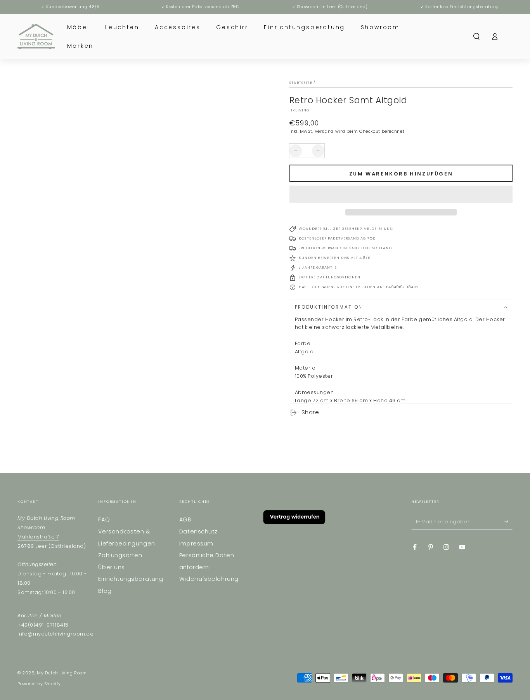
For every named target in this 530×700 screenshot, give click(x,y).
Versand (324, 131)
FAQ (104, 519)
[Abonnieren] (508, 521)
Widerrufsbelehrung (209, 579)
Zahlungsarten (120, 555)
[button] (401, 194)
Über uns (111, 567)
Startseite (300, 82)
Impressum (196, 543)
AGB (185, 519)
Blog (104, 591)
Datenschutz (198, 531)
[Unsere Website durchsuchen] (477, 36)
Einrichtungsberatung (130, 579)
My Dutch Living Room (62, 673)
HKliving (299, 110)
